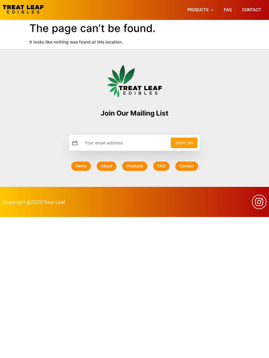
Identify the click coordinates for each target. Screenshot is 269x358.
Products (198, 9)
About (106, 166)
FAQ (228, 9)
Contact (251, 9)
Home (81, 166)
